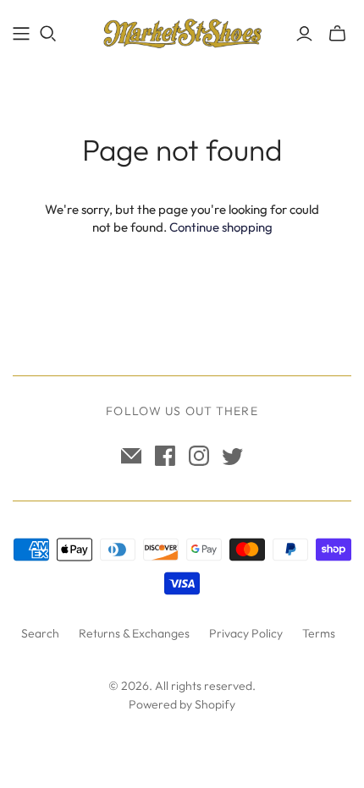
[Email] (131, 456)
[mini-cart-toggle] (337, 34)
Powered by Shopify (182, 704)
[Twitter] (233, 456)
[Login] (304, 34)
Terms (318, 633)
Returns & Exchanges (134, 633)
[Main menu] (21, 33)
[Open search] (48, 33)
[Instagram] (199, 456)
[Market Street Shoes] (182, 30)
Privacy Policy (246, 633)
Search (40, 633)
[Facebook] (165, 456)
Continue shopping (221, 227)
